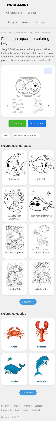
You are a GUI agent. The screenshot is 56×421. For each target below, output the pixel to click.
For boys (31, 12)
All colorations (14, 12)
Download (17, 123)
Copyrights (6, 410)
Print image (37, 123)
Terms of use (21, 410)
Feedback (35, 410)
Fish (6, 135)
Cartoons (40, 22)
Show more (28, 301)
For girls (12, 22)
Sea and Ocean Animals (26, 135)
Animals (26, 22)
